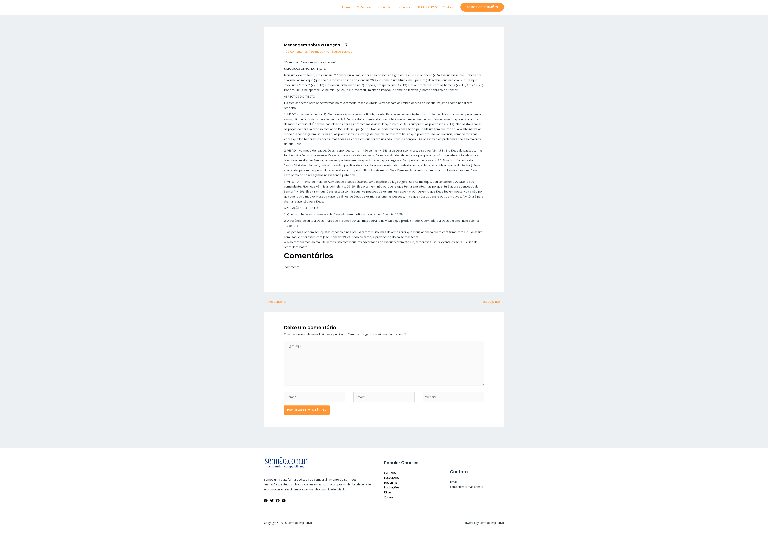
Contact (448, 7)
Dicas (387, 492)
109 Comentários (296, 51)
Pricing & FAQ (427, 7)
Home (346, 7)
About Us (384, 7)
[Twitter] (272, 500)
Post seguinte (492, 301)
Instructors (404, 7)
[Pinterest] (278, 500)
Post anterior (275, 301)
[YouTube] (284, 500)
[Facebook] (266, 500)
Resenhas (391, 482)
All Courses (364, 7)
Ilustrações (391, 477)
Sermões (317, 51)
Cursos (389, 497)
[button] (482, 7)
